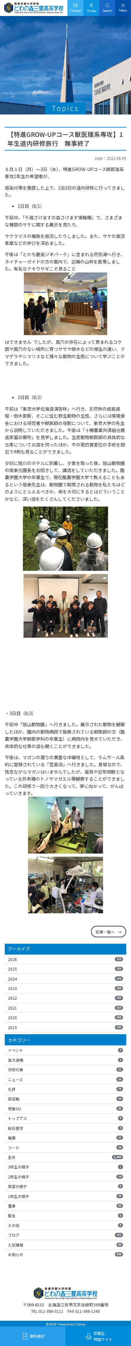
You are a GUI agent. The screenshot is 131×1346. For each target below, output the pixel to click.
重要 (64, 1205)
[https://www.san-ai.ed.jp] (33, 8)
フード (64, 1147)
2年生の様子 (64, 1176)
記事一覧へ (105, 931)
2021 (64, 1008)
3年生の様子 (64, 1166)
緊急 (64, 1215)
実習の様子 (64, 1186)
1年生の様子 (64, 1196)
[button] (107, 8)
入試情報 (64, 1245)
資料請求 (37, 1336)
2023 (64, 988)
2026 (64, 959)
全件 (64, 1157)
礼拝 (64, 1089)
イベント (64, 1050)
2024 (64, 978)
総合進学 (64, 1128)
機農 (64, 1137)
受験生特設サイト (103, 1336)
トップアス (64, 1118)
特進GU (64, 1108)
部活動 (64, 1098)
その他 (64, 1225)
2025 (64, 969)
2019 (64, 1027)
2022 (64, 998)
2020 (64, 1017)
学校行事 (64, 1069)
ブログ (64, 1235)
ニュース (64, 1079)
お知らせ (64, 1254)
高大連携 (64, 1060)
